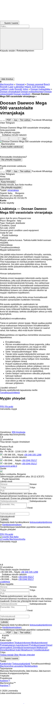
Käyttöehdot (6, 664)
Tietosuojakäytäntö (21, 664)
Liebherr (4, 89)
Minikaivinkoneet (39, 643)
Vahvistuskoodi (7, 516)
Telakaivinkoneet (22, 643)
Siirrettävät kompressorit (24, 647)
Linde (11, 89)
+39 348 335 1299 (32, 455)
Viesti (30, 508)
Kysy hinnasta (8, 182)
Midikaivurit (41, 647)
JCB (34, 87)
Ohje (16, 655)
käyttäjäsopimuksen (11, 524)
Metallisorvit (27, 650)
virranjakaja (13, 190)
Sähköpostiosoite (38, 501)
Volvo (25, 89)
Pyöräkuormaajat (37, 645)
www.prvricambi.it (8, 466)
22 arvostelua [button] (6, 439)
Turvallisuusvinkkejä (10, 392)
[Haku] (21, 39)
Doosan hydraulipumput (32, 91)
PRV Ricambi (6, 406)
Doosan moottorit (21, 94)
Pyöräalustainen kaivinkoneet (14, 645)
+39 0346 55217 (29, 460)
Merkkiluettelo (31, 666)
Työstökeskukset (41, 650)
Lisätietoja (5, 582)
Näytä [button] (21, 455)
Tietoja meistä (6, 655)
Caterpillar (19, 87)
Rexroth (18, 89)
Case (10, 87)
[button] (26, 65)
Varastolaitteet (7, 643)
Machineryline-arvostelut (12, 666)
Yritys (32, 487)
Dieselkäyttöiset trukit (10, 650)
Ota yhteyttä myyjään (11, 160)
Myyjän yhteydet (27, 655)
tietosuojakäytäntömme (41, 522)
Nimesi (33, 484)
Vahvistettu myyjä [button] (8, 409)
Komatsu (41, 87)
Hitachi (27, 87)
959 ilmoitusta (18, 432)
